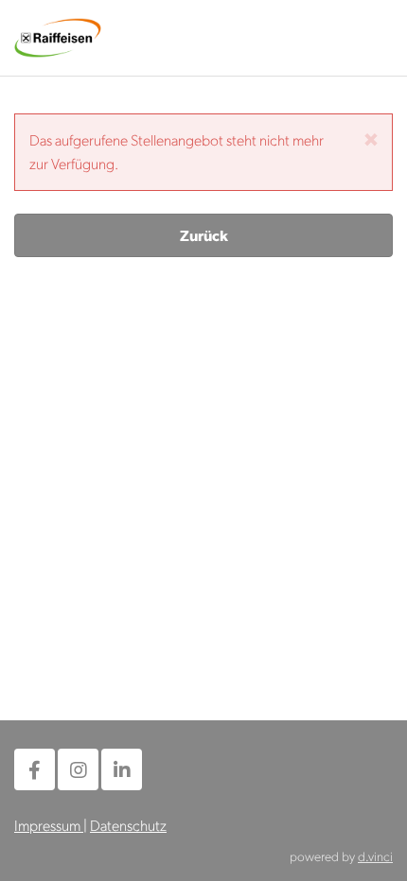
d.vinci (375, 855)
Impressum (48, 825)
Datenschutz (128, 825)
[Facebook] (34, 769)
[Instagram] (78, 769)
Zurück (204, 235)
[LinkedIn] (121, 769)
